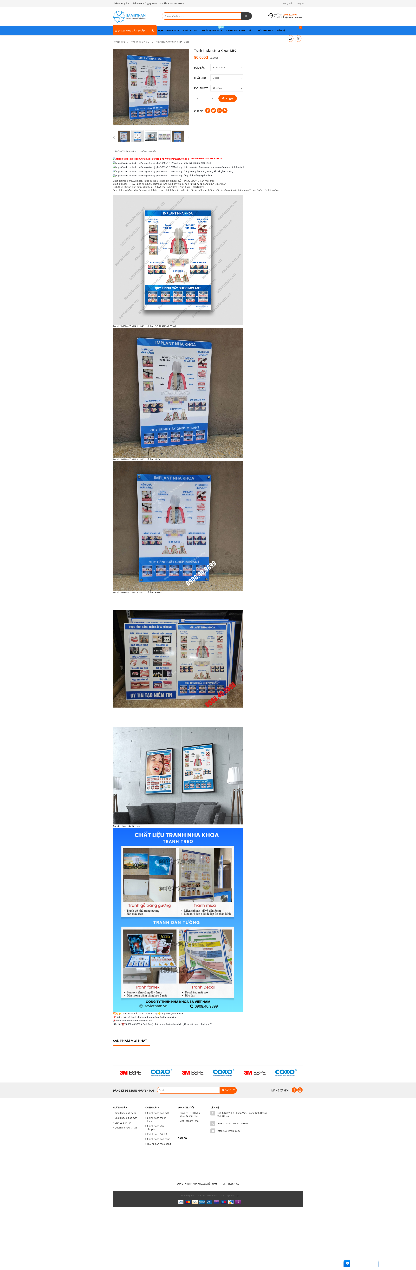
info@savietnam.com (228, 1130)
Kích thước (201, 88)
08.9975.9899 (240, 1123)
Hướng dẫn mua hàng (159, 1143)
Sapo (237, 1195)
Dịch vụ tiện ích (123, 1122)
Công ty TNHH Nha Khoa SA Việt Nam (190, 1114)
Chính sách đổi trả (157, 1134)
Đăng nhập (288, 3)
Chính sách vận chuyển (155, 1127)
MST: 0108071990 (189, 1121)
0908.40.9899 (224, 1123)
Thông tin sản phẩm (125, 151)
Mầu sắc (199, 67)
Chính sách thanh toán (156, 1119)
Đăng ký (300, 3)
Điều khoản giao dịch (126, 1117)
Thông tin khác (148, 151)
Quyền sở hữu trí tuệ (126, 1127)
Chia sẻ (198, 111)
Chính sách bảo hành (158, 1138)
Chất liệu (200, 77)
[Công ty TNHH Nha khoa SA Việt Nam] (129, 16)
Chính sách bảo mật (158, 1112)
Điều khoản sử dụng (125, 1112)
